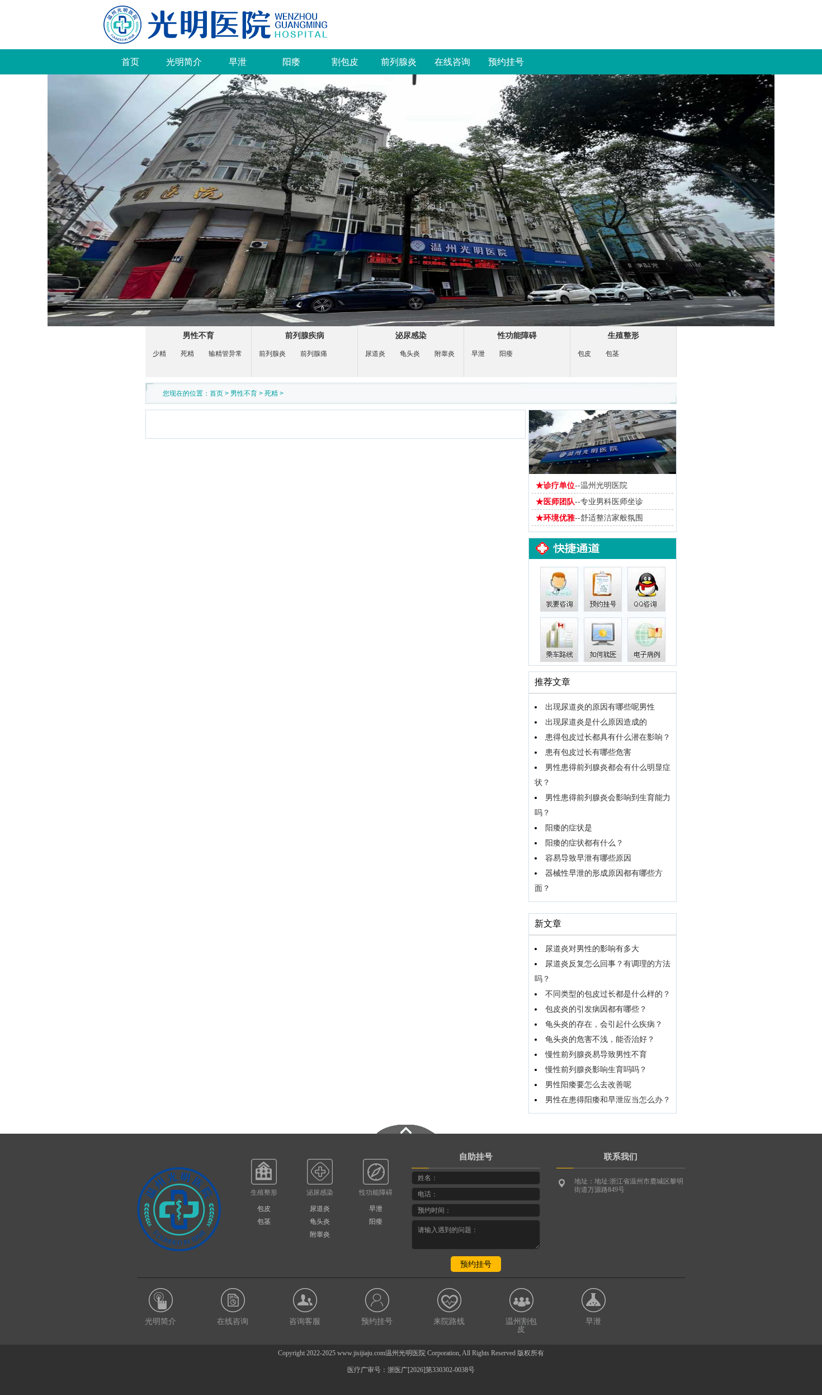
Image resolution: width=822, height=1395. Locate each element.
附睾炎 (444, 354)
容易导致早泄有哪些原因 (588, 858)
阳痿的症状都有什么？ (584, 843)
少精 (159, 354)
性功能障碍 (517, 335)
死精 (187, 354)
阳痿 (291, 62)
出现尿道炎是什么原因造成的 (596, 722)
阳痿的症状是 (568, 828)
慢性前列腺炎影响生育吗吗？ (596, 1069)
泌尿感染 (411, 335)
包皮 (584, 354)
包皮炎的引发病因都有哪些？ (596, 1009)
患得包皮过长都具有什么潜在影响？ (607, 737)
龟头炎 (410, 354)
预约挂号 (506, 62)
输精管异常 (225, 354)
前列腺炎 (399, 62)
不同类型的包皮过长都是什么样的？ (607, 994)
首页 (130, 62)
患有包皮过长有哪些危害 (588, 752)
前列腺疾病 (304, 335)
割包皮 (345, 62)
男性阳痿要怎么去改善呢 (588, 1085)
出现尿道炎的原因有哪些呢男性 (600, 707)
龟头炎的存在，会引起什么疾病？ (604, 1024)
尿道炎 (375, 354)
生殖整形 (623, 335)
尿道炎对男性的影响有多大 (592, 949)
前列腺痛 (313, 354)
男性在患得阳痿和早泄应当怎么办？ (607, 1100)
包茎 (612, 354)
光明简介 (184, 62)
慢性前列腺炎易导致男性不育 (596, 1054)
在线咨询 (452, 62)
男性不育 (198, 335)
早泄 (238, 62)
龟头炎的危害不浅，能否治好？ (600, 1039)
